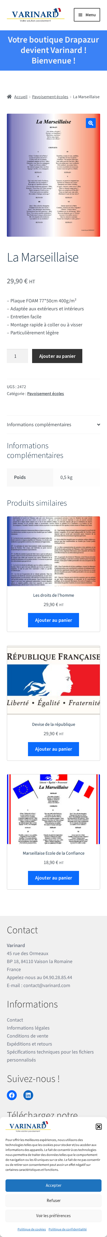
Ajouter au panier (57, 356)
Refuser (54, 1200)
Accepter (53, 1185)
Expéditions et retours (29, 1044)
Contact (15, 1020)
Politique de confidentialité (68, 1229)
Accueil (20, 97)
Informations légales (28, 1028)
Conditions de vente (27, 1036)
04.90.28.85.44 (57, 977)
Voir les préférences (53, 1215)
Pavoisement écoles (50, 97)
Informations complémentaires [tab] (39, 424)
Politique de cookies (32, 1229)
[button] (99, 1126)
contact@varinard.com (46, 985)
